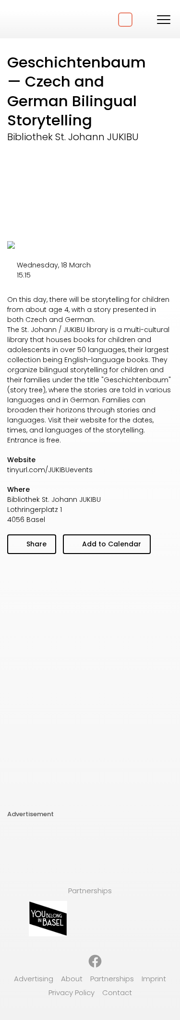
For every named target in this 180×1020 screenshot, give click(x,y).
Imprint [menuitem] (154, 979)
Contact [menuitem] (117, 992)
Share (35, 544)
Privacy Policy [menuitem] (71, 992)
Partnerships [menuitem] (112, 979)
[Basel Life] (43, 19)
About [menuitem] (72, 979)
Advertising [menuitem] (33, 979)
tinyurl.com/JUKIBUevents (50, 470)
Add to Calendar (110, 544)
